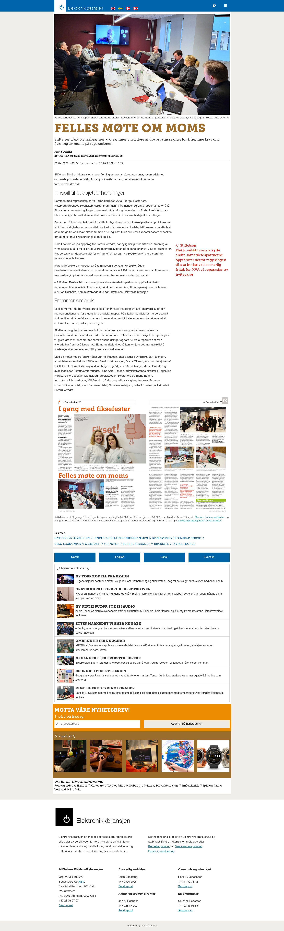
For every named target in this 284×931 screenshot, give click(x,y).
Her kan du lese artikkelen (210, 517)
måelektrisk (191, 785)
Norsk (75, 557)
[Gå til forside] (78, 6)
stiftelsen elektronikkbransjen (121, 538)
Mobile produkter (140, 785)
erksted (61, 789)
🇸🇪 (120, 9)
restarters (161, 538)
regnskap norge (188, 538)
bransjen (161, 543)
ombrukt (92, 543)
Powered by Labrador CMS (142, 926)
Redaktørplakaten (159, 846)
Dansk (164, 557)
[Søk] (214, 6)
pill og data (211, 785)
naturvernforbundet (72, 538)
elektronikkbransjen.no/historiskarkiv (199, 520)
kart (81, 882)
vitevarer (99, 785)
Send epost (66, 905)
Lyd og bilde (116, 785)
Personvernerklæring (161, 851)
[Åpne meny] (225, 5)
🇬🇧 (113, 9)
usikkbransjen (168, 785)
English (119, 557)
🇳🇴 (135, 9)
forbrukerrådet (136, 543)
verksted (111, 543)
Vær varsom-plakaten (188, 846)
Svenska (209, 557)
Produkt (75, 789)
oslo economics (67, 543)
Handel (82, 785)
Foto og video (63, 785)
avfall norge (184, 543)
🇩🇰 (128, 9)
